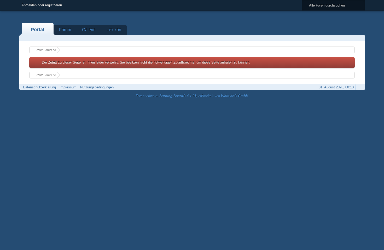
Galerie (89, 29)
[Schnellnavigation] (352, 38)
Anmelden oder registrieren (41, 5)
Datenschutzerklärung (39, 87)
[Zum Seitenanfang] (359, 87)
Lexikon (114, 29)
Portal (37, 29)
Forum (65, 29)
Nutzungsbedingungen (97, 87)
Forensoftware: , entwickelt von (192, 96)
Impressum (68, 87)
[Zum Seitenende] (359, 38)
